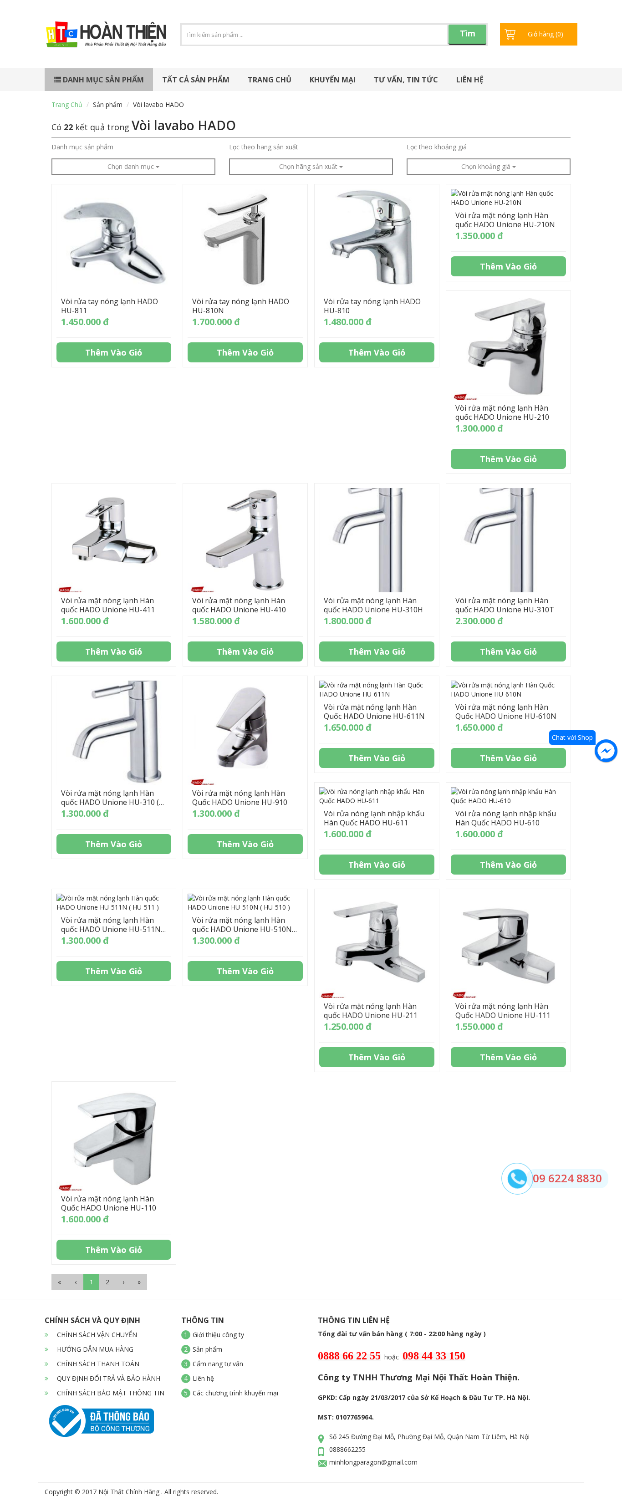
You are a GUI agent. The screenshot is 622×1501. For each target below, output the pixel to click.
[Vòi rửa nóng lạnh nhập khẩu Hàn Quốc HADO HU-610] (508, 796)
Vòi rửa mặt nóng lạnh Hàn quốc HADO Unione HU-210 (502, 412)
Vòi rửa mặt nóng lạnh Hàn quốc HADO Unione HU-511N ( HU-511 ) (113, 929)
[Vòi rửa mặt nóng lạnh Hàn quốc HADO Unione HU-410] (245, 540)
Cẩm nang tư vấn (218, 1363)
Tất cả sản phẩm (195, 80)
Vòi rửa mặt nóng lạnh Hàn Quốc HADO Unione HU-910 (239, 797)
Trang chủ (269, 80)
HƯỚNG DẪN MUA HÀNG (94, 1349)
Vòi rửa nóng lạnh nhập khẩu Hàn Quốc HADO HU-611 (374, 818)
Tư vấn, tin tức (406, 80)
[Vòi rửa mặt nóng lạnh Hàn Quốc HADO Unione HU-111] (508, 946)
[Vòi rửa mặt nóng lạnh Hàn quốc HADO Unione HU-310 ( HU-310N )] (114, 733)
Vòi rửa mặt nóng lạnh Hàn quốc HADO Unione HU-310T (504, 605)
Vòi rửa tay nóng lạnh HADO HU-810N (240, 305)
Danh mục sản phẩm (102, 80)
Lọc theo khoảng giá (437, 146)
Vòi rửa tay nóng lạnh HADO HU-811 (109, 305)
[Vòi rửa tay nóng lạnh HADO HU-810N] (245, 241)
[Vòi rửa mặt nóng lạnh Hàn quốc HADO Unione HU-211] (376, 946)
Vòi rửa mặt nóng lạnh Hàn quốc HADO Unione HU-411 (108, 605)
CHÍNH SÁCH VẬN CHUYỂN (96, 1334)
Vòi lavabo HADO (158, 104)
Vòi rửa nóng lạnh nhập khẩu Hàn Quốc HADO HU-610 (505, 818)
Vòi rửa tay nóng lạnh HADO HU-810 (372, 305)
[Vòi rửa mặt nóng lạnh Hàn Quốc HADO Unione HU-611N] (376, 690)
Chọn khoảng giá (486, 166)
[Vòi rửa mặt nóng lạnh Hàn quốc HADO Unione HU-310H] (376, 540)
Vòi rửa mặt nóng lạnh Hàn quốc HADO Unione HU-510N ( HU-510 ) (244, 929)
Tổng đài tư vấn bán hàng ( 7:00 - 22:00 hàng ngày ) (402, 1333)
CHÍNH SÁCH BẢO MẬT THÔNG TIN (109, 1393)
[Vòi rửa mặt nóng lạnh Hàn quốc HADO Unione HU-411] (114, 540)
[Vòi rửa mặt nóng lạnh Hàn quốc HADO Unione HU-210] (508, 347)
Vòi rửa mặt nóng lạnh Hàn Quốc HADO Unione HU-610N (505, 711)
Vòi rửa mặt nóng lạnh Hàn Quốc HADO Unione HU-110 (108, 1203)
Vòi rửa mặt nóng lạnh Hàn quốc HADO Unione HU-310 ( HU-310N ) (110, 802)
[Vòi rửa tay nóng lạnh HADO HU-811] (114, 241)
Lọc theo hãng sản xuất (263, 146)
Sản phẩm (107, 104)
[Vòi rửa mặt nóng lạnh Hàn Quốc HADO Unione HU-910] (245, 733)
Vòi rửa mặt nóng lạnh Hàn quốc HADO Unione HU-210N (505, 219)
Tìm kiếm (468, 36)
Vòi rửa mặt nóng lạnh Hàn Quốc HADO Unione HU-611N (374, 711)
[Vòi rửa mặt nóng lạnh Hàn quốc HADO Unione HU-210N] (508, 198)
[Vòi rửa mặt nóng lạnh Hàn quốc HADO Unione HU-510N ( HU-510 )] (245, 903)
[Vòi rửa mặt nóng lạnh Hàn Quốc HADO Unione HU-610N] (508, 690)
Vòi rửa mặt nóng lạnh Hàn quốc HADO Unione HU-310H (373, 605)
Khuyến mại (333, 80)
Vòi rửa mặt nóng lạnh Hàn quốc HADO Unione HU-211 (371, 1010)
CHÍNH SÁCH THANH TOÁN (97, 1363)
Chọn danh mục (131, 166)
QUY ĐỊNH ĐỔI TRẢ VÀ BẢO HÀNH (107, 1378)
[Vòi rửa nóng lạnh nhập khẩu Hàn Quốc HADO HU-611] (376, 796)
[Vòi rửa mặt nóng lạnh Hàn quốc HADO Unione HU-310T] (508, 540)
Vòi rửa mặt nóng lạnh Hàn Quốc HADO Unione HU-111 (503, 1010)
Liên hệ (470, 80)
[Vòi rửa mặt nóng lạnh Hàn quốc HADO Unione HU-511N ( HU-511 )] (114, 903)
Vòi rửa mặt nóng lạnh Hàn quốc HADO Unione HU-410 (239, 605)
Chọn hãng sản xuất (309, 166)
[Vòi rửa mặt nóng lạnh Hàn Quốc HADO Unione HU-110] (114, 1138)
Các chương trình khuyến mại (235, 1393)
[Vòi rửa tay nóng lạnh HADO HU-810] (376, 241)
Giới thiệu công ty (218, 1334)
